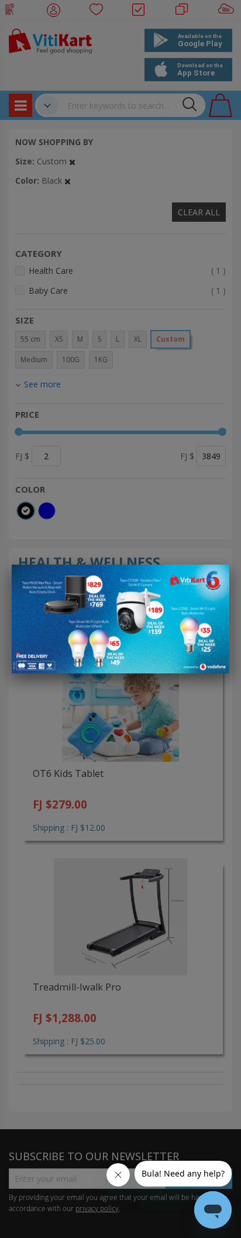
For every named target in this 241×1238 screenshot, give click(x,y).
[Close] (212, 579)
